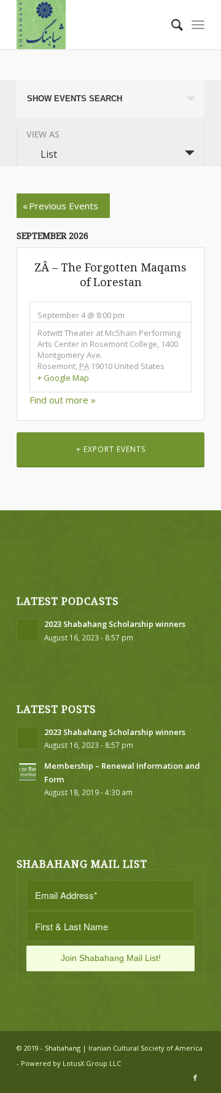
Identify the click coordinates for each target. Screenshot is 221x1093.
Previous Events (60, 206)
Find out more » (62, 400)
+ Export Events (110, 449)
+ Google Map (63, 377)
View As (43, 134)
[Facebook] (195, 1077)
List (49, 154)
